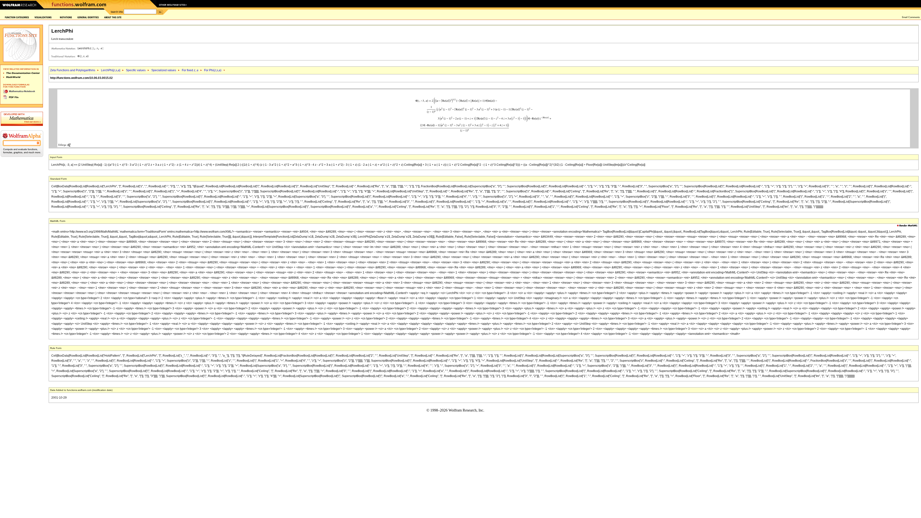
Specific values (136, 70)
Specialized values (163, 70)
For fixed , (190, 70)
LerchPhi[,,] (110, 70)
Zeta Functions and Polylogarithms (72, 70)
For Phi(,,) (212, 70)
